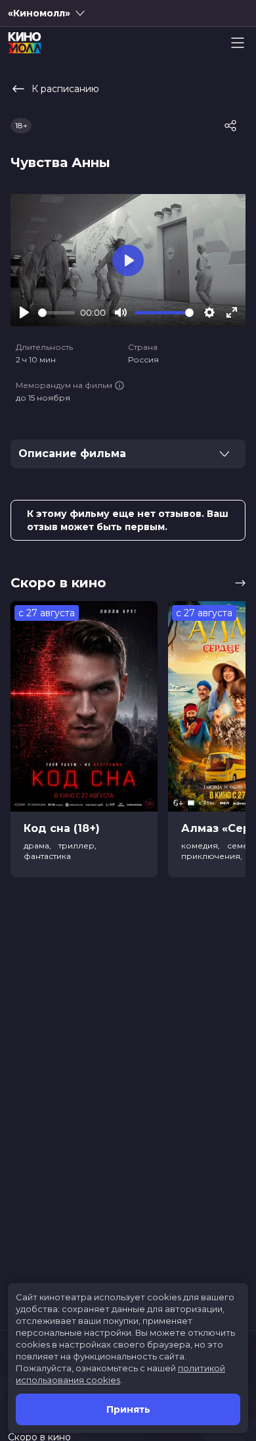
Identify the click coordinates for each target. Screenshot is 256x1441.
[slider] (56, 312)
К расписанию (65, 89)
